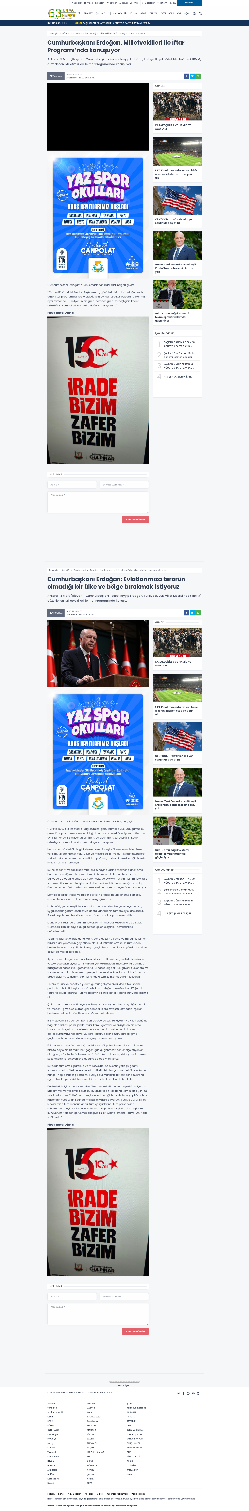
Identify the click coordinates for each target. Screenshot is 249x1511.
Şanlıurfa (101, 13)
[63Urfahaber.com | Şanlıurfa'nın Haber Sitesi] (61, 13)
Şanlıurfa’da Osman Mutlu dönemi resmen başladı (108, 23)
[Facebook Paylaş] (186, 76)
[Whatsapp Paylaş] (198, 76)
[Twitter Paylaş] (192, 76)
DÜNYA (153, 13)
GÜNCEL (66, 33)
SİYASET (88, 13)
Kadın (133, 13)
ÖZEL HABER (167, 13)
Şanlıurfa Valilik (118, 13)
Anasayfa (53, 33)
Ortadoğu (182, 13)
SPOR (143, 13)
